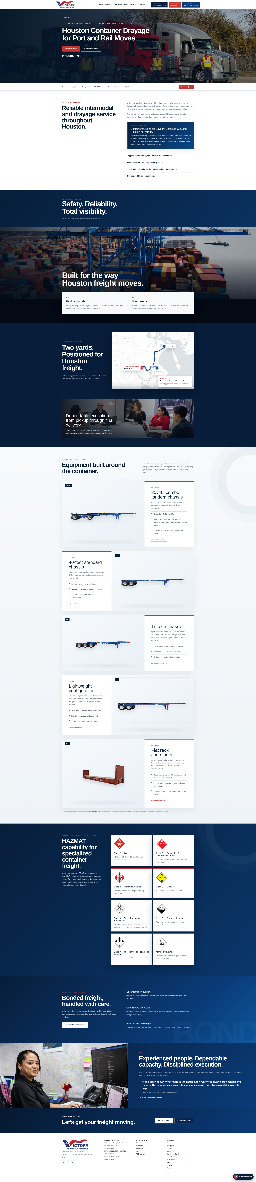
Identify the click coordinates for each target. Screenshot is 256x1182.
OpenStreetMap (187, 387)
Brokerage (139, 1148)
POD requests (140, 1154)
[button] (142, 367)
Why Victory (128, 87)
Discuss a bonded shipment (74, 1025)
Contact (169, 1165)
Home (101, 4)
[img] (153, 360)
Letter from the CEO (174, 1154)
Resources (142, 4)
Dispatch (139, 1143)
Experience (75, 87)
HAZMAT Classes (99, 87)
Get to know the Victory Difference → (151, 1097)
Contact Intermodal (91, 48)
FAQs (169, 1162)
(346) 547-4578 (109, 1159)
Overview (65, 87)
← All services (66, 17)
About (132, 4)
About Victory (171, 1151)
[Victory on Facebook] (68, 1162)
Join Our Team (172, 1157)
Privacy (169, 1168)
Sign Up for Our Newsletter (191, 4)
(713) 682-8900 (109, 1148)
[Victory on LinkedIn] (64, 1162)
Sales (138, 1151)
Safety (126, 4)
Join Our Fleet (174, 4)
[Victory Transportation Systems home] (65, 5)
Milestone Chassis (96, 811)
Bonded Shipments (114, 87)
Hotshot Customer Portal (159, 4)
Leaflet (182, 387)
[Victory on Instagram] (73, 1162)
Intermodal (139, 1146)
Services (107, 4)
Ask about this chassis (159, 540)
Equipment (118, 4)
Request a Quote (71, 48)
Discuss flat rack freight (159, 800)
